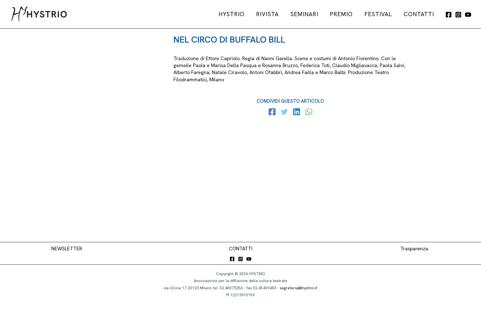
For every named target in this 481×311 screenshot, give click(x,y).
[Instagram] (458, 14)
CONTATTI (240, 248)
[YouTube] (468, 14)
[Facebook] (448, 14)
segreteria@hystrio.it (298, 287)
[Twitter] (284, 112)
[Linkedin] (296, 112)
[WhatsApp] (308, 112)
